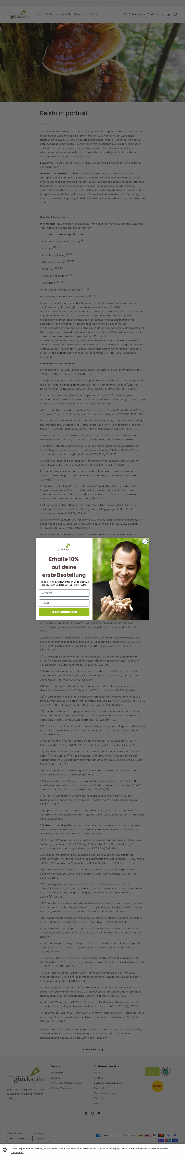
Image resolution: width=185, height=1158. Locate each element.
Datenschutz (17, 1152)
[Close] (182, 1146)
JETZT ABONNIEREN (64, 612)
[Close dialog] (145, 541)
